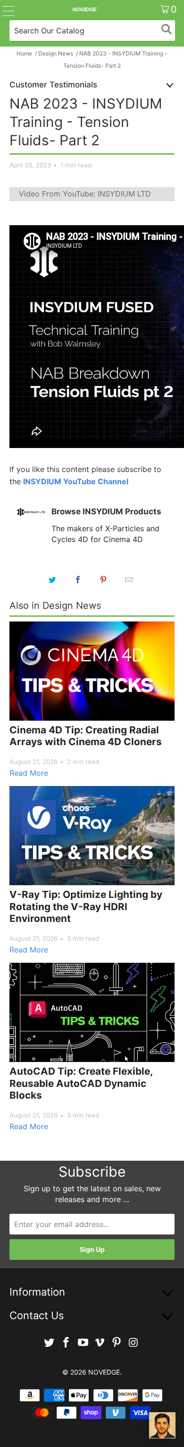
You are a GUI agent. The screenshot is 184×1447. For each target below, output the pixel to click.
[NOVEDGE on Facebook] (66, 1343)
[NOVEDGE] (85, 9)
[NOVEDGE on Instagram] (133, 1343)
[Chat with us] (162, 1425)
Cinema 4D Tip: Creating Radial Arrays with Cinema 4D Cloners (85, 736)
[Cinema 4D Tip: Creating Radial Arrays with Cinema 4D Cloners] (92, 671)
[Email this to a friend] (128, 579)
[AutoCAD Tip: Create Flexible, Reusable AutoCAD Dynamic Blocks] (92, 1012)
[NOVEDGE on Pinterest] (117, 1343)
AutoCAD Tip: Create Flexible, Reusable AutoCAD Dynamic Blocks (80, 1083)
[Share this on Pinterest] (103, 579)
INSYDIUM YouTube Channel (75, 481)
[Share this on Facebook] (77, 579)
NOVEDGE (104, 1372)
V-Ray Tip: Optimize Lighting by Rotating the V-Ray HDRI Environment (85, 906)
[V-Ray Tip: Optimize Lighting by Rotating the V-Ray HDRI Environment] (92, 835)
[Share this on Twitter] (52, 579)
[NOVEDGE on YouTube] (83, 1343)
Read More (28, 773)
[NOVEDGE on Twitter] (49, 1343)
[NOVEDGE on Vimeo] (100, 1343)
